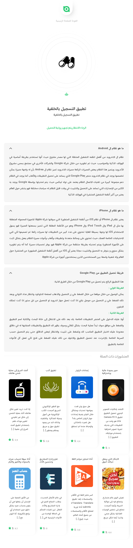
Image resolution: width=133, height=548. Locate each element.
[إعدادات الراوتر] (82, 407)
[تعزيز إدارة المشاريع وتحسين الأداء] (50, 494)
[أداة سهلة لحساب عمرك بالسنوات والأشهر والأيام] (19, 494)
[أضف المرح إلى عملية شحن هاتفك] (19, 406)
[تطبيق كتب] (50, 407)
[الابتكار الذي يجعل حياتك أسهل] (113, 496)
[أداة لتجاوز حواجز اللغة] (82, 495)
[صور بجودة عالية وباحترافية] (113, 410)
